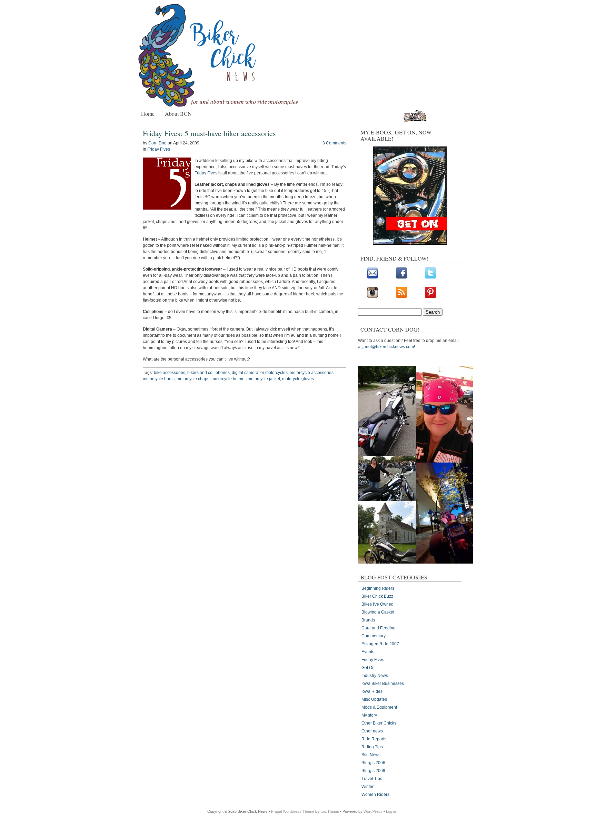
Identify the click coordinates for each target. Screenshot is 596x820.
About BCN (178, 113)
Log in (391, 811)
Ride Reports (373, 739)
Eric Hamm (329, 811)
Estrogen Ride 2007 (380, 643)
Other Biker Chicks (378, 723)
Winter (367, 786)
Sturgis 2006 (373, 762)
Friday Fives (158, 149)
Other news (372, 731)
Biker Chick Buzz (377, 596)
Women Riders (375, 794)
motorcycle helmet (228, 378)
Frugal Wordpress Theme (292, 811)
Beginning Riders (377, 588)
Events (367, 651)
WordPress (373, 811)
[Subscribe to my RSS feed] (401, 296)
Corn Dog (157, 143)
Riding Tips (372, 747)
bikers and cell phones (208, 372)
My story (369, 715)
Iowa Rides (372, 691)
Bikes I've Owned (377, 604)
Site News (370, 754)
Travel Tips (371, 778)
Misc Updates (374, 699)
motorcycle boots (159, 378)
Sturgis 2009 (373, 770)
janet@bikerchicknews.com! (388, 346)
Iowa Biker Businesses (382, 683)
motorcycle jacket (264, 378)
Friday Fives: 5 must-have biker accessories (209, 133)
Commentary (373, 636)
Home (148, 113)
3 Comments (334, 143)
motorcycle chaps (193, 378)
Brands (368, 620)
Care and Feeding (378, 628)
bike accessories (169, 372)
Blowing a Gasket (377, 612)
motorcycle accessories (312, 372)
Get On (368, 667)
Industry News (374, 675)
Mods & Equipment (379, 707)
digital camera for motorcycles (260, 372)
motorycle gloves (298, 378)
